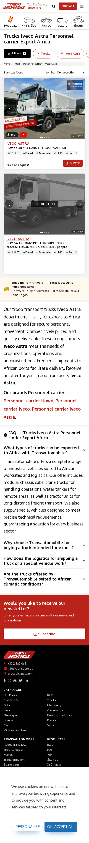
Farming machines (59, 715)
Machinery (54, 705)
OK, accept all (60, 826)
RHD (50, 695)
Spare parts (12, 764)
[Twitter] (20, 680)
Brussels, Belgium (20, 673)
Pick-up (47, 25)
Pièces (51, 720)
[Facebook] (5, 680)
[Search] (54, 6)
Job (49, 754)
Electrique (11, 715)
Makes (8, 754)
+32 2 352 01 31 (17, 663)
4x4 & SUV (29, 25)
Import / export (14, 749)
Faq (49, 749)
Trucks (45, 53)
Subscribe (46, 634)
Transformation (14, 759)
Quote (74, 163)
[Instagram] (9, 680)
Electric (78, 25)
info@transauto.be (20, 668)
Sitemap (52, 759)
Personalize (28, 826)
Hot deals (10, 25)
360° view (54, 764)
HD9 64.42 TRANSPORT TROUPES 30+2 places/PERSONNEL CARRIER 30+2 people (36, 245)
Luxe (7, 710)
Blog (50, 744)
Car (6, 725)
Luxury (62, 25)
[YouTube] (15, 680)
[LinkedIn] (26, 680)
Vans (50, 725)
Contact (68, 6)
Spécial (9, 720)
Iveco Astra (72, 53)
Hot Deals (10, 695)
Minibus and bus (15, 730)
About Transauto (15, 744)
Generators (55, 710)
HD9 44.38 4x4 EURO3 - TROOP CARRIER (36, 147)
